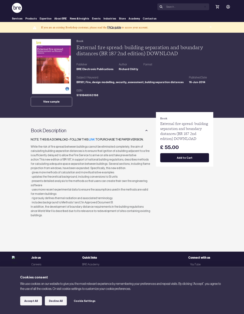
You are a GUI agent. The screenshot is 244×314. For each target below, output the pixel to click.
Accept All (31, 301)
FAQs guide (114, 27)
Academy (134, 18)
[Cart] (217, 7)
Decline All (56, 301)
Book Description (48, 130)
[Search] (161, 6)
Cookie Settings (84, 301)
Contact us (149, 18)
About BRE (60, 18)
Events (96, 18)
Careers (36, 264)
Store (122, 18)
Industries (109, 18)
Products (31, 18)
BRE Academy (90, 264)
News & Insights (79, 18)
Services (17, 18)
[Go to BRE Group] (17, 8)
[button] (205, 6)
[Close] (210, 27)
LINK (92, 139)
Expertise (45, 18)
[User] (228, 7)
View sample (51, 101)
